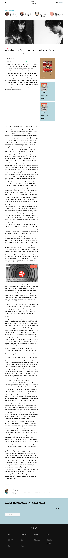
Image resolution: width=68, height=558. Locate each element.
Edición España (44, 75)
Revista (6, 48)
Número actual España (37, 541)
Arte (8, 547)
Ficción (22, 540)
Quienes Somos (49, 539)
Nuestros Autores (49, 540)
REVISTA (35, 539)
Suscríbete (43, 77)
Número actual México (37, 540)
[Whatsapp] (10, 61)
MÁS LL (48, 534)
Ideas (21, 545)
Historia (22, 544)
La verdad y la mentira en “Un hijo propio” (13, 14)
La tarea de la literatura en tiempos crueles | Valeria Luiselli (59, 15)
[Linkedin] (8, 61)
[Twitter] (7, 61)
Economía (9, 538)
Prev (41, 68)
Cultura (9, 535)
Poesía (22, 539)
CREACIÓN (22, 538)
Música (9, 546)
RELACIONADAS (18, 496)
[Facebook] (5, 61)
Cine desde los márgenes (47, 73)
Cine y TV (9, 544)
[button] (5, 2)
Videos (35, 535)
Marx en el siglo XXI (45, 95)
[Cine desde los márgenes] (47, 67)
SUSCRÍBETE (61, 2)
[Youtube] (50, 543)
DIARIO (9, 534)
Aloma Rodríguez (16, 490)
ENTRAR (56, 2)
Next (53, 68)
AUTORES (47, 496)
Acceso (48, 535)
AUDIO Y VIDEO (36, 534)
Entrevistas (22, 535)
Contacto (48, 541)
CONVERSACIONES (24, 534)
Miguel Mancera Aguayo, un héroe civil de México (28, 14)
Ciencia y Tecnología (10, 539)
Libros (8, 545)
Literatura (9, 540)
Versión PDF (43, 98)
